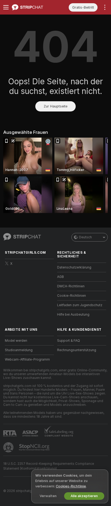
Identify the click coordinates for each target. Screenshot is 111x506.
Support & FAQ (68, 341)
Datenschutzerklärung (74, 267)
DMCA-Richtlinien (71, 286)
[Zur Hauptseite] (34, 7)
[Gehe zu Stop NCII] (35, 447)
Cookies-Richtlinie (71, 486)
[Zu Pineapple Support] (9, 447)
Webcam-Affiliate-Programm (27, 359)
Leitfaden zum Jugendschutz (79, 305)
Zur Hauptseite (55, 106)
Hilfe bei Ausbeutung (73, 314)
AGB (60, 277)
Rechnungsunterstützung (76, 350)
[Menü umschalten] (6, 7)
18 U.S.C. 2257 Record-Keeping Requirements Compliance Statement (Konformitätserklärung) (48, 466)
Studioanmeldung (19, 350)
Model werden (16, 341)
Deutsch (85, 237)
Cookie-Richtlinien (71, 296)
